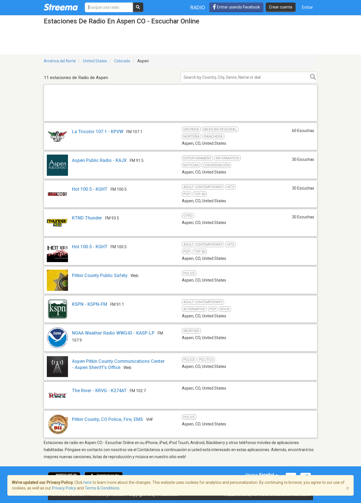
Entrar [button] (307, 7)
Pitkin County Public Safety (99, 275)
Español (267, 475)
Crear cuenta (280, 7)
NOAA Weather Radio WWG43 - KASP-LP (113, 333)
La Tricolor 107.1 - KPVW (97, 131)
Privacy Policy (64, 488)
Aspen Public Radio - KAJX (99, 160)
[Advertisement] (180, 121)
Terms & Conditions (102, 488)
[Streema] (61, 7)
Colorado (122, 61)
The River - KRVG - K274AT (99, 390)
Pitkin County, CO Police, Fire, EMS (107, 419)
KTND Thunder (87, 218)
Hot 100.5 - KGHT (89, 189)
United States (95, 61)
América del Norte (60, 61)
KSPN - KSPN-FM (89, 304)
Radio (197, 7)
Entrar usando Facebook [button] (238, 7)
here (87, 482)
